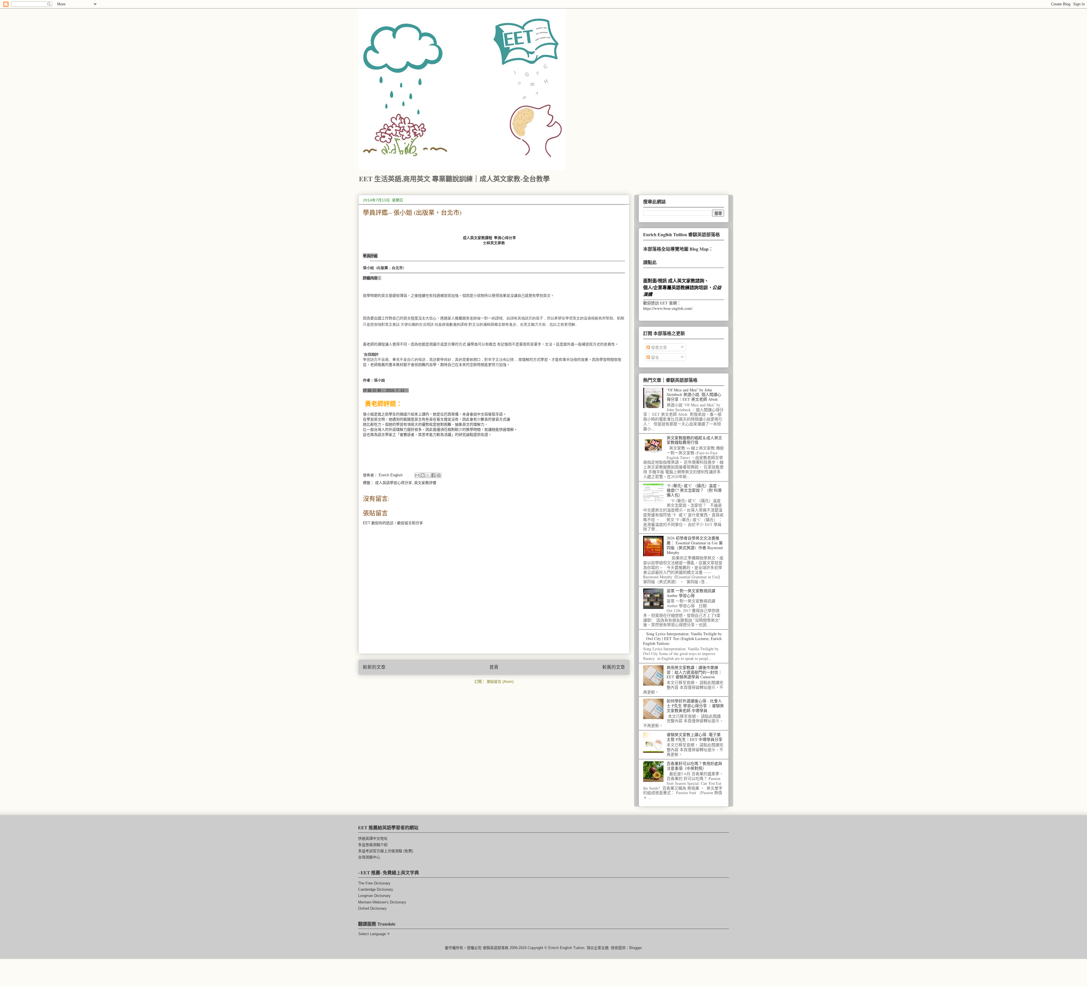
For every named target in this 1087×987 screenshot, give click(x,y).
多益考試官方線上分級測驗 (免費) (385, 851)
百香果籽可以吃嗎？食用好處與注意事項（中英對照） (694, 766)
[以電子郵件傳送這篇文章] (417, 475)
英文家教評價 (425, 483)
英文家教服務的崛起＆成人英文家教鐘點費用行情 (694, 440)
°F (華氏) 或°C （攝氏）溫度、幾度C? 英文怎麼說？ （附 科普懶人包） (694, 490)
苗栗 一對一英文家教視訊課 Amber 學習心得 (691, 593)
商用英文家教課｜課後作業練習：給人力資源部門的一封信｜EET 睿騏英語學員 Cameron (694, 672)
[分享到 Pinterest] (439, 475)
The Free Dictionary (374, 883)
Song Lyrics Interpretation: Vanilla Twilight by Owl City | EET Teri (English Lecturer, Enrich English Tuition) (682, 638)
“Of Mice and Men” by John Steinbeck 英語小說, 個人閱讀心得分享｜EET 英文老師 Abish (694, 394)
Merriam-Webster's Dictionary (382, 902)
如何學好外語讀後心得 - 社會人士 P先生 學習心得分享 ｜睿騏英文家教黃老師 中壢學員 (695, 705)
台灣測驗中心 (369, 857)
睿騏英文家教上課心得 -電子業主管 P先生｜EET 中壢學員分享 (694, 737)
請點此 (650, 262)
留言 (654, 357)
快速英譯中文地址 (373, 838)
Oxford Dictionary (372, 908)
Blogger (635, 948)
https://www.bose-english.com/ (667, 308)
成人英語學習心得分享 (393, 483)
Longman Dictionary (374, 896)
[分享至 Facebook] (433, 475)
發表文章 (658, 347)
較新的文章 (374, 667)
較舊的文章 (613, 667)
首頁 (493, 667)
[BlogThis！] (422, 475)
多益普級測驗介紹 (373, 845)
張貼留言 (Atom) (500, 681)
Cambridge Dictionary (375, 889)
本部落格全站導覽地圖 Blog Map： (678, 249)
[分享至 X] (428, 475)
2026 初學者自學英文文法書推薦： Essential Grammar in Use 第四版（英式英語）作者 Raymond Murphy (695, 545)
